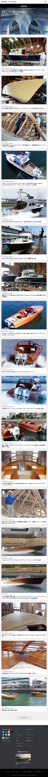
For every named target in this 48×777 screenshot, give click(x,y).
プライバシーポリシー (15, 771)
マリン (17, 737)
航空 (17, 740)
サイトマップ (8, 771)
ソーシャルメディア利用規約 (26, 771)
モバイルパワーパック (20, 743)
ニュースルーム (29, 737)
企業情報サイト (29, 740)
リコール (27, 732)
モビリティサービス (19, 746)
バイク (17, 732)
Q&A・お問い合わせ (29, 729)
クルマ (17, 729)
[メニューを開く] (45, 1)
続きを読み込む (24, 717)
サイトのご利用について (38, 771)
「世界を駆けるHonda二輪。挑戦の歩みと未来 (23, 763)
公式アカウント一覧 (5, 741)
